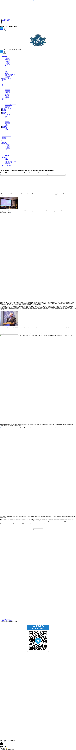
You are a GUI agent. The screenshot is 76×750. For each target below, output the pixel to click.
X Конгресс (7, 58)
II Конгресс (7, 66)
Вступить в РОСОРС (6, 78)
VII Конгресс (7, 61)
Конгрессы (4, 56)
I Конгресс (7, 67)
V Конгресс (7, 63)
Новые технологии (8, 75)
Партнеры (4, 79)
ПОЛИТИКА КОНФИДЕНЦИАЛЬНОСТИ (9, 623)
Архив (6, 71)
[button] (38, 82)
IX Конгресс (7, 59)
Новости (6, 72)
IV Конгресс (7, 64)
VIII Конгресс (7, 60)
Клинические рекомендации (10, 74)
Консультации (7, 76)
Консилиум (7, 77)
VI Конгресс (7, 62)
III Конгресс (7, 65)
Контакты (4, 80)
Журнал (6, 73)
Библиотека (4, 70)
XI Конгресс (7, 57)
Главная (4, 55)
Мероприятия (5, 68)
